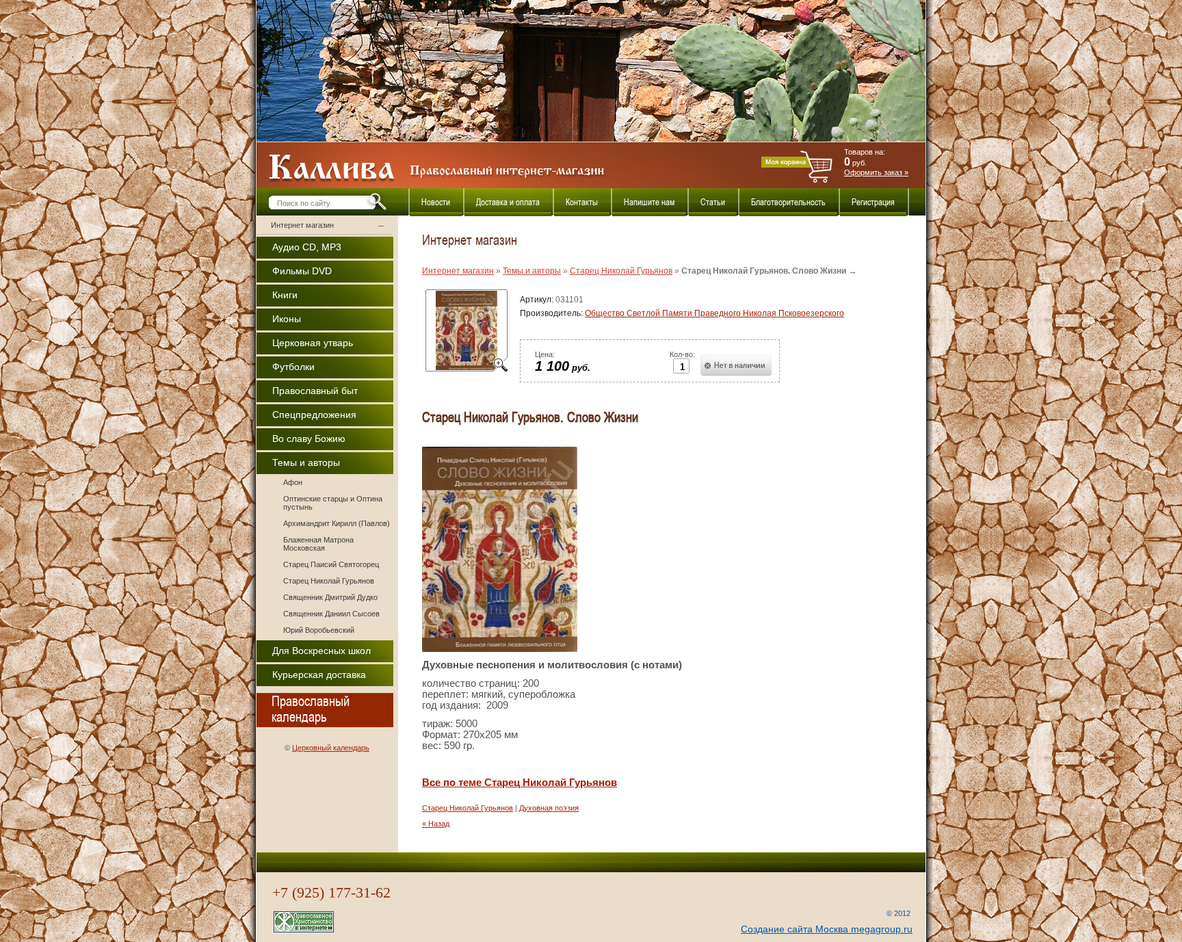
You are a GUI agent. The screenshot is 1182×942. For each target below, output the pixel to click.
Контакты (582, 202)
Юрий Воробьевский (318, 630)
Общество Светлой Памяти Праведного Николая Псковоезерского (714, 313)
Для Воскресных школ (321, 650)
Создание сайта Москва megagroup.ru (826, 929)
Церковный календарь (330, 748)
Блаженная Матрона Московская (318, 544)
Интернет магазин (302, 225)
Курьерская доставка (319, 674)
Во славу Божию (308, 438)
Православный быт (315, 390)
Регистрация (873, 202)
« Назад (435, 824)
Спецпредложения (314, 414)
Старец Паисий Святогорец (331, 564)
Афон (292, 482)
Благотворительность (788, 202)
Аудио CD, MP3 (306, 246)
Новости (435, 202)
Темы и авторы (306, 462)
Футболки (293, 366)
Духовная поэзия (549, 808)
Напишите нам (649, 202)
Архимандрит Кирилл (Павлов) (336, 523)
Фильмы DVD (302, 270)
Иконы (286, 318)
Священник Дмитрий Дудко (330, 597)
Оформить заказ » (876, 172)
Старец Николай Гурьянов (328, 581)
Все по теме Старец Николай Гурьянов (519, 782)
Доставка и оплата (508, 202)
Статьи (712, 202)
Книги (285, 294)
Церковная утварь (312, 342)
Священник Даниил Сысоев (331, 614)
